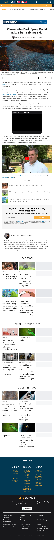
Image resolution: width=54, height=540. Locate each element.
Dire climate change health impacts (17, 9)
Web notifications (26, 524)
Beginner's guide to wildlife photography (38, 476)
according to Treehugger (9, 94)
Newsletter (49, 78)
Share (6, 78)
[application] (27, 122)
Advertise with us (9, 524)
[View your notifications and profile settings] (47, 2)
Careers (39, 524)
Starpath (4, 92)
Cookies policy (42, 520)
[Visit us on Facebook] (14, 2)
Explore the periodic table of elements (27, 485)
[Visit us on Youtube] (21, 2)
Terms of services (21, 221)
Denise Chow (20, 37)
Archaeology (14, 6)
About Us (40, 515)
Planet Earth (35, 6)
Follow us (41, 78)
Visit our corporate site (31, 504)
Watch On (6, 170)
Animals (7, 6)
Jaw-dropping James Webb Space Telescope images (27, 473)
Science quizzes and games (39, 471)
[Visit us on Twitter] (16, 2)
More (47, 6)
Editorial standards (10, 527)
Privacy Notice (44, 221)
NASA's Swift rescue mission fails (37, 9)
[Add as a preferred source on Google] (27, 508)
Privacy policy (25, 520)
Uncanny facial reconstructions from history (27, 490)
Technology (26, 27)
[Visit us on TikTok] (26, 2)
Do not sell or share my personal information (43, 528)
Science (28, 6)
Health (22, 6)
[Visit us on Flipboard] (24, 2)
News (40, 37)
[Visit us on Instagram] (19, 2)
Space (42, 6)
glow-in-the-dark (7, 84)
